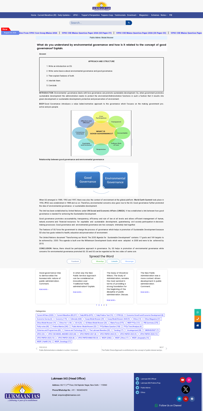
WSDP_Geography (140, 338)
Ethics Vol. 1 (65, 323)
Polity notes (43, 326)
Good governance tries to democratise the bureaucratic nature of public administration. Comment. (50, 278)
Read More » (43, 289)
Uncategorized (134, 330)
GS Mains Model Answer (96, 323)
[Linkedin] (179, 399)
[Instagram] (189, 380)
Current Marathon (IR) (47, 15)
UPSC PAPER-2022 (108, 334)
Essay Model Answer (94, 319)
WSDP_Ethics (122, 338)
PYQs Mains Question (110, 326)
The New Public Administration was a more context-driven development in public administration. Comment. (151, 280)
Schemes (155, 15)
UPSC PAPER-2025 (46, 338)
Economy (61, 319)
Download (131, 15)
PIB (170, 15)
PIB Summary (151, 323)
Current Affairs (45, 315)
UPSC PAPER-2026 (66, 338)
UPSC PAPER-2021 (88, 334)
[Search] (129, 22)
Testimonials (120, 15)
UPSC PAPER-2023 (128, 334)
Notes (163, 15)
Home (33, 15)
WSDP (107, 338)
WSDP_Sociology (63, 342)
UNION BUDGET (152, 330)
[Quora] (186, 399)
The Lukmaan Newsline (99, 330)
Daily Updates (64, 15)
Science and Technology (75, 330)
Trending (118, 330)
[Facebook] (192, 399)
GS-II (78, 323)
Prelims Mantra (60, 326)
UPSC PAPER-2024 (149, 334)
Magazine (143, 15)
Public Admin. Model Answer (101, 37)
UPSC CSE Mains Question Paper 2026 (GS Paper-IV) (84, 33)
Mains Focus (117, 323)
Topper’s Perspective (90, 15)
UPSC (75, 15)
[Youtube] (182, 380)
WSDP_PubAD (44, 342)
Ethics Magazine (152, 319)
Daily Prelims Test (104, 315)
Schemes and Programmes (49, 330)
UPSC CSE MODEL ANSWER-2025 (62, 334)
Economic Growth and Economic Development (145, 315)
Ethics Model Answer (46, 323)
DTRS (120, 315)
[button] (197, 325)
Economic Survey (44, 319)
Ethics (137, 319)
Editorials (76, 319)
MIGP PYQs (133, 323)
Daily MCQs (86, 315)
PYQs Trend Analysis (133, 326)
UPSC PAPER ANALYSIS (88, 338)
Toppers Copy (107, 15)
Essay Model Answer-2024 (119, 319)
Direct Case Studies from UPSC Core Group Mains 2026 (28, 33)
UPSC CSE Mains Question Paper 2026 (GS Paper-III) (139, 33)
